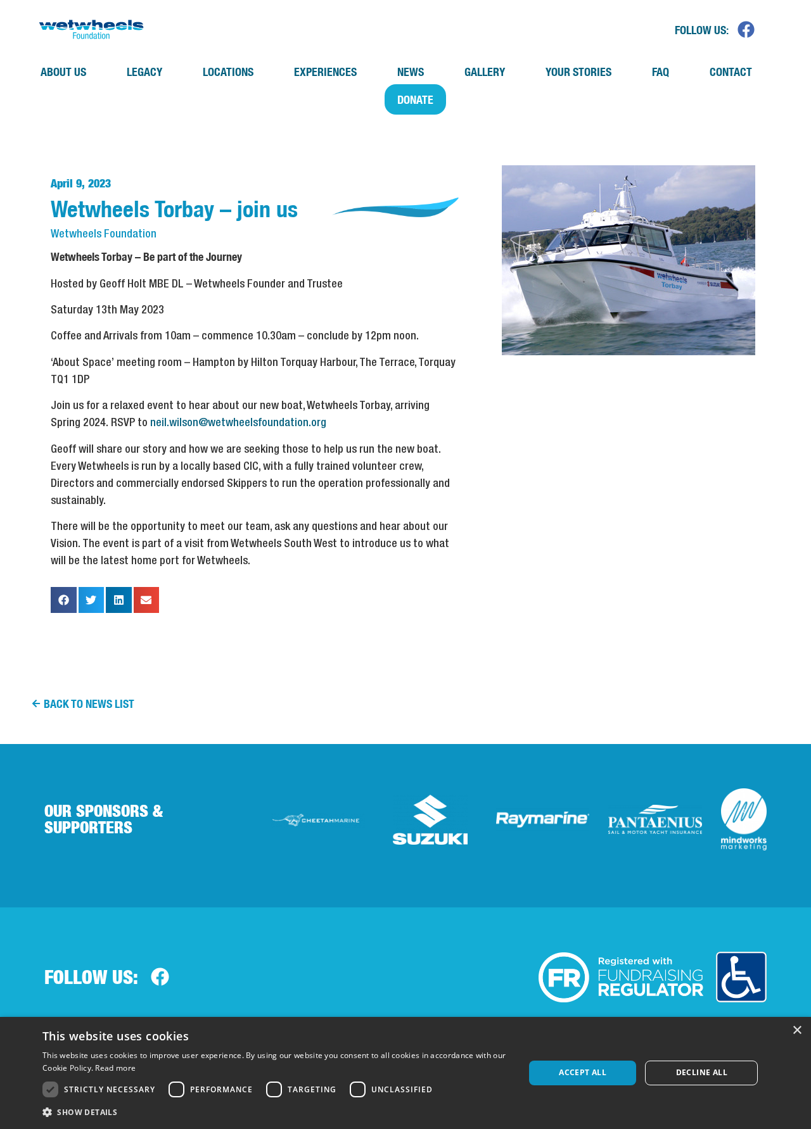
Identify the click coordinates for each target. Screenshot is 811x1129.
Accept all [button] (582, 1072)
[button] (64, 600)
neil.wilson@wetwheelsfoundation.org (238, 423)
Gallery (484, 72)
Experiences (325, 72)
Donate (415, 99)
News (410, 72)
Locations (228, 72)
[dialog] (405, 1073)
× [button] (796, 1030)
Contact (731, 72)
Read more (115, 1068)
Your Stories (578, 72)
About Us (63, 72)
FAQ (660, 72)
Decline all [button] (701, 1072)
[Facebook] (746, 29)
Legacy (144, 72)
